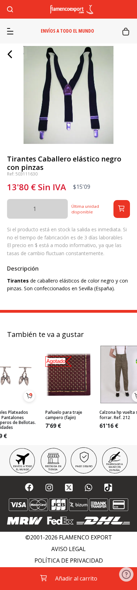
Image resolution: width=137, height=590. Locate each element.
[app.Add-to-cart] (29, 396)
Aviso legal (68, 549)
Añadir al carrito (76, 578)
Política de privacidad (68, 560)
